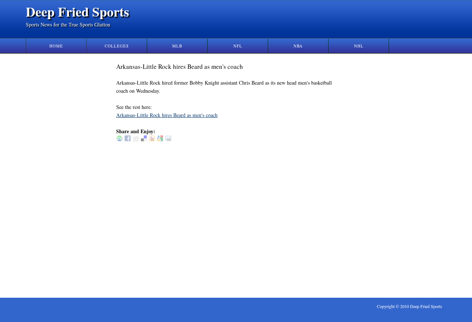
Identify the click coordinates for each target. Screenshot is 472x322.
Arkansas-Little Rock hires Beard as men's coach (167, 115)
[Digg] (136, 139)
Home (56, 46)
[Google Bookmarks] (160, 139)
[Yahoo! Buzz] (152, 139)
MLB (177, 46)
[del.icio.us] (144, 139)
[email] (168, 139)
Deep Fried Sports (77, 11)
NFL (237, 46)
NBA (298, 46)
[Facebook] (128, 139)
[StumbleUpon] (119, 139)
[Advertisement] (375, 172)
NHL (359, 46)
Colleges (117, 46)
